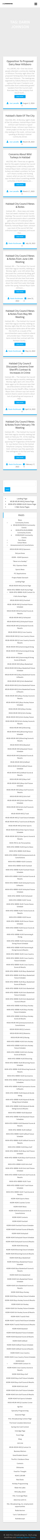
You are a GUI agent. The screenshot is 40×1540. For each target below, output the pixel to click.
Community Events (22, 523)
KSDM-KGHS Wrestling (20, 1246)
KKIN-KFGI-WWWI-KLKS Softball (20, 1130)
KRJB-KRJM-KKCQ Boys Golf (20, 779)
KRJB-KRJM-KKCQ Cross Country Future (20, 636)
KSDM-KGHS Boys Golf (20, 1374)
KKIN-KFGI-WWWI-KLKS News (20, 851)
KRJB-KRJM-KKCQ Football (20, 600)
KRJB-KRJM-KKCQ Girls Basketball (20, 681)
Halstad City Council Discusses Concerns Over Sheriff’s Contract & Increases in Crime (20, 368)
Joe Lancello (14, 103)
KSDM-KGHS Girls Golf (20, 1386)
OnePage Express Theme (25, 1537)
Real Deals (20, 1480)
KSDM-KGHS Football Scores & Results (20, 1229)
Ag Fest (20, 1407)
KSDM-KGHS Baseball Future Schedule (20, 1333)
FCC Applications (20, 573)
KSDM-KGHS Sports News (20, 1199)
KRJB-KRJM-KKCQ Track (20, 814)
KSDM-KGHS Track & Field (20, 1316)
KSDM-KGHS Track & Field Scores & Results (20, 1324)
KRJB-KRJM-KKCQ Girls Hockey (20, 713)
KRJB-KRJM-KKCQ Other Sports (20, 826)
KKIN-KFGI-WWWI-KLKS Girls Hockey (20, 1041)
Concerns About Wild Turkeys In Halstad (20, 155)
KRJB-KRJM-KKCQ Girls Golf (20, 796)
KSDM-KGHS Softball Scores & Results (20, 1349)
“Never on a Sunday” (20, 561)
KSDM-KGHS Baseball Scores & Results (20, 1337)
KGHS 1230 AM (20, 1475)
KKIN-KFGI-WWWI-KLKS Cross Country (20, 954)
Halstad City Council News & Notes (20, 205)
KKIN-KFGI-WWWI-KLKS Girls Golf (20, 1164)
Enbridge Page (20, 1431)
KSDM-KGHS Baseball (20, 1329)
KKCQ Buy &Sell (20, 1492)
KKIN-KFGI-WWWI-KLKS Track (20, 1181)
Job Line (20, 1443)
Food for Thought (20, 1471)
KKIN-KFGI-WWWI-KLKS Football (20, 866)
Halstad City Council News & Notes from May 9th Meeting (20, 314)
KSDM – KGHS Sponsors (20, 557)
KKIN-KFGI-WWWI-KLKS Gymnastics (20, 1076)
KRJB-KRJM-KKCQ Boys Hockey (20, 709)
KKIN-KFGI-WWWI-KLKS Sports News (20, 847)
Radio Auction (20, 1510)
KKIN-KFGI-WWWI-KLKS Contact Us (22, 592)
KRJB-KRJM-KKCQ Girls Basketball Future (20, 685)
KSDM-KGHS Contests (20, 1217)
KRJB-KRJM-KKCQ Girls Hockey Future (20, 717)
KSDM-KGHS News (20, 1207)
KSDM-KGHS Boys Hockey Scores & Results (20, 1300)
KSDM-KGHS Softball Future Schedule (20, 1345)
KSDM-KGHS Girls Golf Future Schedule (20, 1390)
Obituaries (20, 1467)
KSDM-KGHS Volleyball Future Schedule (20, 1237)
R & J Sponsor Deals (20, 565)
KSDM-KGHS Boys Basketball (20, 1258)
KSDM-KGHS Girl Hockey (20, 1304)
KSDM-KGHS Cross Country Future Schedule (20, 1357)
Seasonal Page (20, 1415)
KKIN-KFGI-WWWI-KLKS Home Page (22, 504)
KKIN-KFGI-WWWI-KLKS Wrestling (20, 1059)
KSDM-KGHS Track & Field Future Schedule (20, 1320)
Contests (20, 1463)
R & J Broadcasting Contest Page (20, 1419)
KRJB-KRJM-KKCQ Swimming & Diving (20, 647)
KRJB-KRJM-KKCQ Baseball (20, 745)
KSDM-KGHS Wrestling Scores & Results (20, 1254)
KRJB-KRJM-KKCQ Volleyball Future (20, 621)
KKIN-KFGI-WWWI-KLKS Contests (20, 862)
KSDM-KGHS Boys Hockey (20, 1292)
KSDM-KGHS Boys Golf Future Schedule (20, 1378)
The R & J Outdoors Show (20, 1459)
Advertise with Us (20, 1500)
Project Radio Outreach (20, 578)
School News (22, 543)
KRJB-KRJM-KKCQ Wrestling (20, 728)
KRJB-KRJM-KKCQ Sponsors (20, 549)
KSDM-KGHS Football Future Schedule (20, 1225)
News (20, 520)
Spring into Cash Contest (20, 1427)
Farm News (22, 540)
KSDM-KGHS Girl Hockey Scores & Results (20, 1312)
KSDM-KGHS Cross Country (20, 1353)
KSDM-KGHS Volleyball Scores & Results (20, 1242)
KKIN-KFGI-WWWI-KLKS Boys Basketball (20, 971)
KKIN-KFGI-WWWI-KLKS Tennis (20, 900)
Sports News (20, 569)
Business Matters (20, 1451)
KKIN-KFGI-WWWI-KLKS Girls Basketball (20, 988)
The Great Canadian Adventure (20, 1423)
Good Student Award (20, 1455)
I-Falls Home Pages (22, 507)
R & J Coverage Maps (20, 1496)
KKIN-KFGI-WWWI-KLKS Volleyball (20, 896)
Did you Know (20, 553)
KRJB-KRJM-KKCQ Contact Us (20, 1447)
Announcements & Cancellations (22, 545)
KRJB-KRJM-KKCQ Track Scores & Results (20, 822)
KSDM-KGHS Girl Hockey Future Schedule (20, 1308)
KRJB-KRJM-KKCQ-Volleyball (20, 617)
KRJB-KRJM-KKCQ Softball (20, 762)
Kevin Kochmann (15, 243)
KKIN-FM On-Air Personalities (20, 843)
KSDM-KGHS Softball (20, 1341)
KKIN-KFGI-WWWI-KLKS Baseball (20, 1113)
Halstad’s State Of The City (20, 115)
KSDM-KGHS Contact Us (22, 1363)
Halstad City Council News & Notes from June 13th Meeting (20, 259)
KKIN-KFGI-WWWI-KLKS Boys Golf (20, 1147)
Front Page (20, 1435)
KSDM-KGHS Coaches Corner (20, 1203)
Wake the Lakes (20, 1488)
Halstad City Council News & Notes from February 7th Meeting (20, 424)
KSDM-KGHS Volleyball (20, 1233)
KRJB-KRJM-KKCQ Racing (20, 1037)
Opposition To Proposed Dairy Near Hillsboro (20, 62)
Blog (20, 1439)
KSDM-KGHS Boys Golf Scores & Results (20, 1382)
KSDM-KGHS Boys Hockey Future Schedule (20, 1296)
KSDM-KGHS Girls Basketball (20, 1275)
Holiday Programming (20, 1484)
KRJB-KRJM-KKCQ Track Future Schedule (20, 818)
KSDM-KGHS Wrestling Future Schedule (20, 1250)
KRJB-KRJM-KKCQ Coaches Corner (20, 1402)
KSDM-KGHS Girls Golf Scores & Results (20, 1394)
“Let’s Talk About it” (20, 1514)
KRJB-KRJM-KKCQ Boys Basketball (20, 664)
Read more (20, 96)
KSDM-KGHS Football (20, 1221)
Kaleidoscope (20, 1519)
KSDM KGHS (20, 1361)
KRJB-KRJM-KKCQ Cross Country (20, 632)
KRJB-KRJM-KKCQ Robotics (20, 1033)
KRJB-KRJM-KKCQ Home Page (22, 501)
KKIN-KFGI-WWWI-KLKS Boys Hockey (20, 1006)
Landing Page (22, 498)
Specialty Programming (20, 1411)
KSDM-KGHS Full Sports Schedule (20, 1398)
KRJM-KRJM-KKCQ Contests (20, 1029)
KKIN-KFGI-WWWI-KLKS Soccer (20, 917)
